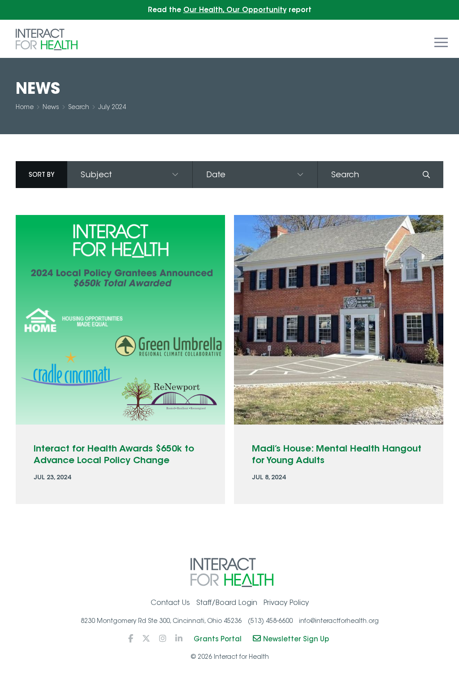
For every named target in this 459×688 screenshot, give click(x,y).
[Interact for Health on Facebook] (130, 639)
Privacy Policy (286, 602)
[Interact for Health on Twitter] (146, 639)
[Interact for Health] (47, 39)
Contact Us (170, 602)
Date (215, 175)
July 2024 (112, 107)
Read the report (230, 9)
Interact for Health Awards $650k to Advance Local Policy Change (114, 454)
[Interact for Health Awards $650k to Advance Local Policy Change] (120, 320)
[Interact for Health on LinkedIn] (178, 639)
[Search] (426, 174)
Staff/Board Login (226, 602)
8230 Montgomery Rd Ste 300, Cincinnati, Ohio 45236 (161, 621)
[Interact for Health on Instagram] (162, 639)
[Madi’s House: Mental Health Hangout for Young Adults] (338, 320)
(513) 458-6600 (270, 621)
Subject (96, 175)
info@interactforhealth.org (339, 621)
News (51, 107)
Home (25, 107)
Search (78, 107)
